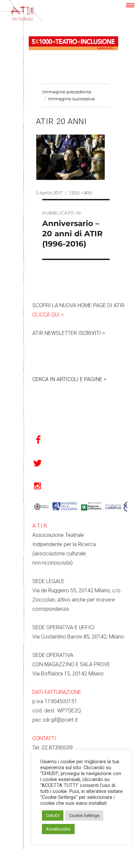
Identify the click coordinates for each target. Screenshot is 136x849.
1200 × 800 (81, 192)
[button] (130, 5)
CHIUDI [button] (52, 815)
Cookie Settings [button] (84, 815)
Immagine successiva (71, 98)
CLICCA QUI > (48, 314)
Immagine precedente (66, 91)
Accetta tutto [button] (58, 829)
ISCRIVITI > (91, 333)
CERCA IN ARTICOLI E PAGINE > (69, 379)
